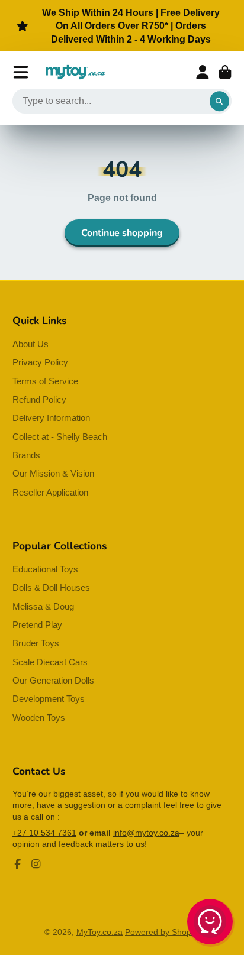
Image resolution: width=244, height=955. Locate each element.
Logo (75, 72)
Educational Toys (45, 569)
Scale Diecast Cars (50, 662)
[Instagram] (36, 864)
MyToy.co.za (99, 932)
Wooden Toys (38, 718)
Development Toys (48, 699)
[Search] (220, 101)
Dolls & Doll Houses (51, 587)
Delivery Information (51, 418)
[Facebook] (17, 864)
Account (202, 72)
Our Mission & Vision (53, 473)
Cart (225, 72)
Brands (26, 455)
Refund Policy (39, 399)
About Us (30, 344)
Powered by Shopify (162, 932)
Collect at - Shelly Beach (59, 437)
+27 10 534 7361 (44, 832)
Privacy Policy (40, 362)
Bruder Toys (35, 643)
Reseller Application (50, 492)
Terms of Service (45, 381)
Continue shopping (122, 232)
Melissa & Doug (43, 606)
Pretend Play (37, 625)
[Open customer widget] (211, 923)
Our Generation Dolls (53, 680)
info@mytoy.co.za (146, 832)
